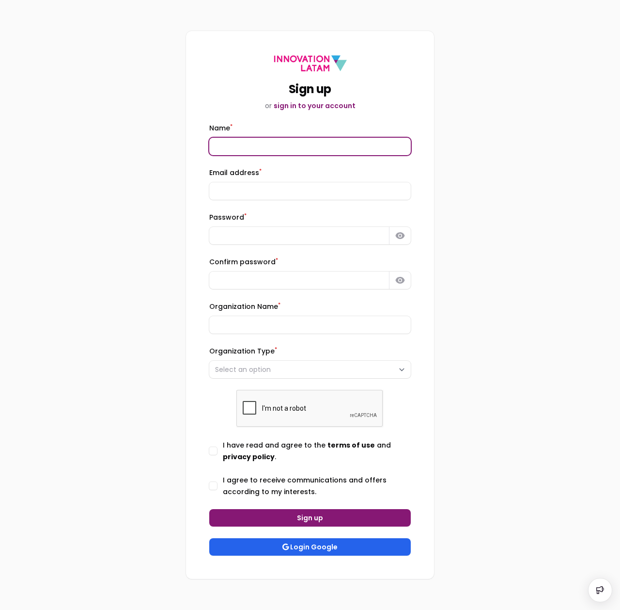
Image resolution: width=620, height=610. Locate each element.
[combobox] (310, 369)
